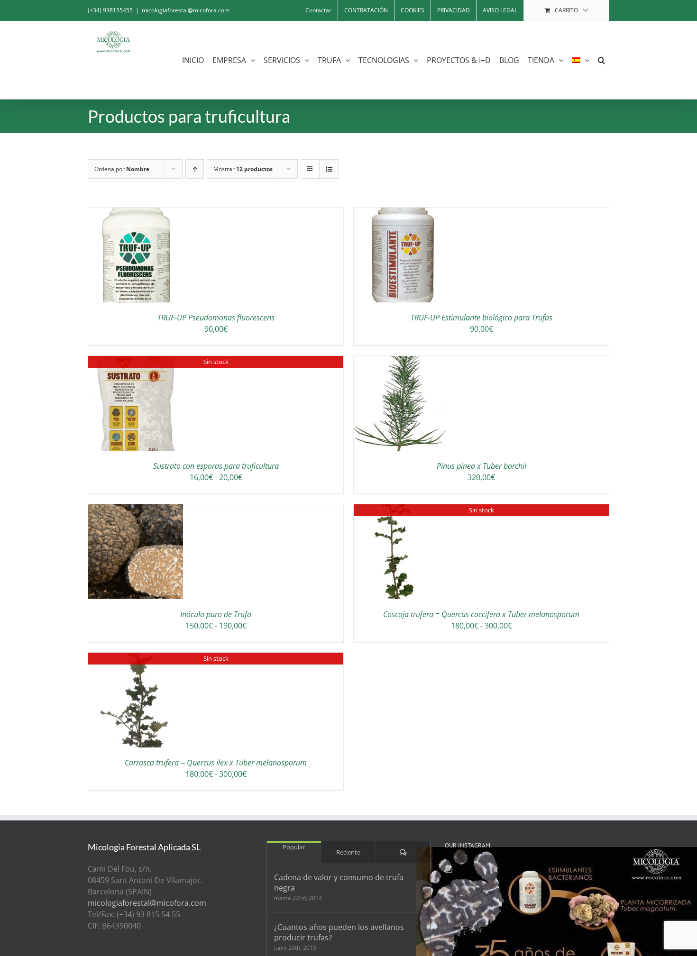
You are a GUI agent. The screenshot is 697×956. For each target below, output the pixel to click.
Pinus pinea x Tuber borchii (481, 466)
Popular (294, 847)
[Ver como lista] (329, 169)
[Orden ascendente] (194, 169)
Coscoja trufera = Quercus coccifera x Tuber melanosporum (481, 614)
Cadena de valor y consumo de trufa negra (339, 882)
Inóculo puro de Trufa (215, 614)
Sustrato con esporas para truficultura (216, 466)
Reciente (348, 852)
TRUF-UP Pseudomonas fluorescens (216, 317)
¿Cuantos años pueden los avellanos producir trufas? (339, 932)
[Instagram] (448, 869)
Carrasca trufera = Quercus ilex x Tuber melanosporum (216, 762)
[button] (601, 60)
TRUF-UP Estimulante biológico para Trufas (481, 317)
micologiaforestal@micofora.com (185, 10)
